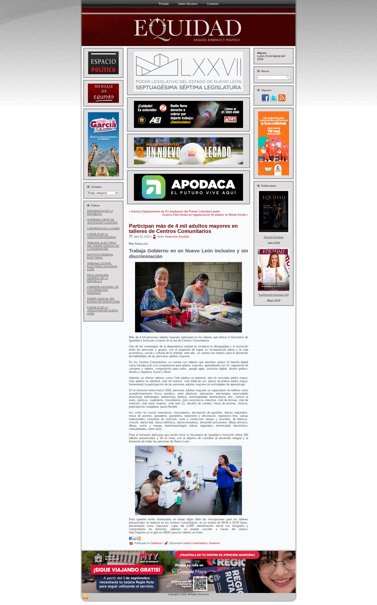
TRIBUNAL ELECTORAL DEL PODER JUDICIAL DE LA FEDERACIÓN (103, 246)
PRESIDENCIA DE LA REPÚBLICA (100, 213)
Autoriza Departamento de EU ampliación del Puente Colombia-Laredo (175, 211)
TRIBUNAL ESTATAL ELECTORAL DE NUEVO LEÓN (102, 266)
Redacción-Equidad (177, 236)
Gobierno (156, 543)
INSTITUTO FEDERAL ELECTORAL (100, 256)
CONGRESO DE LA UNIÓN (103, 228)
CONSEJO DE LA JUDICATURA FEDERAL (101, 236)
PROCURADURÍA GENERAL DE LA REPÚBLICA (98, 278)
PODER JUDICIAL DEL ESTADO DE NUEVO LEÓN (103, 300)
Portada (164, 3)
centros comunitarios (195, 543)
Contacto (212, 3)
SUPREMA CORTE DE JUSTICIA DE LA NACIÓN (102, 221)
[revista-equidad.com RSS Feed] (85, 596)
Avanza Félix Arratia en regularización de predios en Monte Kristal (204, 214)
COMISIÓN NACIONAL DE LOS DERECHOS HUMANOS (103, 290)
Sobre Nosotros (188, 3)
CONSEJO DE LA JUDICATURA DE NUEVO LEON (102, 310)
